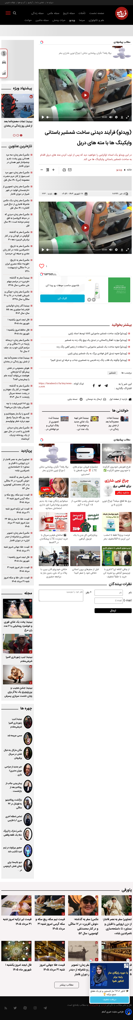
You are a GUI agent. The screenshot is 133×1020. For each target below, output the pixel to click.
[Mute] (94, 300)
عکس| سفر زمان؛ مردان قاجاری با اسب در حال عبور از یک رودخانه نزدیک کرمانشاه (16, 433)
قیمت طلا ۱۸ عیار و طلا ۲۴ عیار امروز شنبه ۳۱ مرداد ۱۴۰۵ (17, 522)
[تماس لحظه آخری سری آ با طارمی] (28, 819)
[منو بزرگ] (8, 14)
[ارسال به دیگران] (69, 170)
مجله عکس (53, 13)
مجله (28, 593)
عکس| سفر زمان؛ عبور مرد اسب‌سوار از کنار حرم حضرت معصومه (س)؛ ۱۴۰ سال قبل (16, 176)
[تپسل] (41, 274)
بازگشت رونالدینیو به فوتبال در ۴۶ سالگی (13, 804)
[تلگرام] (106, 386)
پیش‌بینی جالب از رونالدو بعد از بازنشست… (14, 787)
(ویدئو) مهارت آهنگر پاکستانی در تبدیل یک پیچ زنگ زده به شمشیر (96, 340)
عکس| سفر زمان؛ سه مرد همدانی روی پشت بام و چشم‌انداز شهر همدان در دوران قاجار (17, 160)
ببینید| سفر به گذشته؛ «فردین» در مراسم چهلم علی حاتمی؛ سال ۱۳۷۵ (18, 281)
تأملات (82, 13)
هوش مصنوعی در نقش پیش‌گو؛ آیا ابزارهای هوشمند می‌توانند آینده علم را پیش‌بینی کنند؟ (16, 373)
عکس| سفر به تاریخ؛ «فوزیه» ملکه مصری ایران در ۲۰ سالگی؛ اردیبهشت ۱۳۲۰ (17, 265)
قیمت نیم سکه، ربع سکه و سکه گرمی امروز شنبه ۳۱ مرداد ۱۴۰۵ (17, 498)
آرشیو (30, 2)
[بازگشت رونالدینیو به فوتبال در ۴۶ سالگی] (28, 802)
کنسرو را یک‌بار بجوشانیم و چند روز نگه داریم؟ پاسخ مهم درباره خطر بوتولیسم (16, 417)
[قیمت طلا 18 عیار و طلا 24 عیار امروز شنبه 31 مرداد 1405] (117, 951)
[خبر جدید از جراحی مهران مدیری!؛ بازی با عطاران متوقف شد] (28, 769)
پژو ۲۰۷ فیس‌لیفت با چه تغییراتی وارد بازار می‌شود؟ (16, 405)
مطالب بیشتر (66, 985)
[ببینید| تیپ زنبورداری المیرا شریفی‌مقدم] (17, 644)
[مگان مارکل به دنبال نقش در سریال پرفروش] (28, 753)
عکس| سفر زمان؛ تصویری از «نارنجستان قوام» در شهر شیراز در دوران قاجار (16, 190)
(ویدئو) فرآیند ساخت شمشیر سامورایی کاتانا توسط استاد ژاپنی (97, 334)
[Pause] (89, 300)
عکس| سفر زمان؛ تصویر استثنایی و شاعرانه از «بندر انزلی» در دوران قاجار (17, 536)
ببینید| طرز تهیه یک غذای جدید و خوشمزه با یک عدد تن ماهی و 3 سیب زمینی (81, 427)
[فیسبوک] (94, 386)
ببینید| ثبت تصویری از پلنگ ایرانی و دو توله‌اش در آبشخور (52, 425)
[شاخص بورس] (4, 73)
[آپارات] (25, 1008)
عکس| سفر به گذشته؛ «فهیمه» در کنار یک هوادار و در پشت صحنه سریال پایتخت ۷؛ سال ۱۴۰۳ (16, 391)
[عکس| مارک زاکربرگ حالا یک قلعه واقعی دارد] (28, 834)
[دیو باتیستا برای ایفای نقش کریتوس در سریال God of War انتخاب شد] (28, 865)
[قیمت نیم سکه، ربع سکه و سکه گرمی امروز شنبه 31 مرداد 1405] (50, 905)
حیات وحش (58, 20)
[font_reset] (47, 170)
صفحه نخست (96, 13)
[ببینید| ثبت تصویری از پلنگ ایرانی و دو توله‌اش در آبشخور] (65, 418)
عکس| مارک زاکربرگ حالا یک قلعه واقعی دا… (12, 835)
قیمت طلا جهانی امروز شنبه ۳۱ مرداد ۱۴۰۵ (16, 549)
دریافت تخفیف (109, 1000)
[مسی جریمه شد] (28, 738)
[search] (14, 13)
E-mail (127, 600)
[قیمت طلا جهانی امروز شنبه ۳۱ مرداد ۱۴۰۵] (50, 951)
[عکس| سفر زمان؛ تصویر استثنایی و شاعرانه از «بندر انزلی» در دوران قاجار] (83, 951)
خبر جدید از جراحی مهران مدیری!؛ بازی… (13, 771)
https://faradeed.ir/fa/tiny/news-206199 (55, 385)
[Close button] (128, 960)
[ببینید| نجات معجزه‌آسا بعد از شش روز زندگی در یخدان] (124, 418)
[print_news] (64, 170)
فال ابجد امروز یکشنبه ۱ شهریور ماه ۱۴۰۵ (18, 321)
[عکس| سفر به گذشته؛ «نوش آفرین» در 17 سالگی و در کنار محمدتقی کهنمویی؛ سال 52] (83, 905)
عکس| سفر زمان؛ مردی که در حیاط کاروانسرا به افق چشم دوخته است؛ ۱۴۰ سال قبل (16, 220)
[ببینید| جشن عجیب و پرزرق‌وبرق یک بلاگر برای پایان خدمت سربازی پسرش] (17, 675)
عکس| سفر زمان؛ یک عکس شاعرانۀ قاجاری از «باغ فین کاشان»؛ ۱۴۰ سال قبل (16, 204)
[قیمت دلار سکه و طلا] (4, 54)
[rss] (6, 1009)
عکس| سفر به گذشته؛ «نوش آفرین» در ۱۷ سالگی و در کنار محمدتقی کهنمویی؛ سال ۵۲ (16, 482)
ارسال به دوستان (94, 399)
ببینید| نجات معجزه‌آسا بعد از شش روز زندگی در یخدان (112, 425)
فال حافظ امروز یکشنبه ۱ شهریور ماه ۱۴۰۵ (18, 332)
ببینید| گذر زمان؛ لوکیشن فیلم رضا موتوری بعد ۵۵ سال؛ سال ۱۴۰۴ (17, 309)
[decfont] (42, 170)
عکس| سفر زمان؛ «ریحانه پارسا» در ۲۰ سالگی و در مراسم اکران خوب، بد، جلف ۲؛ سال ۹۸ (16, 345)
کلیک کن (62, 298)
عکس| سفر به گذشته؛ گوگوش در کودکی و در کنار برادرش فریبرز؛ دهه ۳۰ (17, 236)
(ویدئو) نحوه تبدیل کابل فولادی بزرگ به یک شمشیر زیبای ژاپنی (97, 354)
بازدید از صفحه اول (118, 399)
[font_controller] (53, 170)
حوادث (28, 20)
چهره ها (26, 709)
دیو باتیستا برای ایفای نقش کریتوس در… (12, 866)
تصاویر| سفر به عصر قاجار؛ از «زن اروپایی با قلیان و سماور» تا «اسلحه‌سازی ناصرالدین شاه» (16, 465)
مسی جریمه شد (14, 736)
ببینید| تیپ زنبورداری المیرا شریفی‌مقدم (15, 723)
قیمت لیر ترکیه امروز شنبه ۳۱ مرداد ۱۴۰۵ (17, 510)
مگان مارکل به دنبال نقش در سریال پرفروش (13, 754)
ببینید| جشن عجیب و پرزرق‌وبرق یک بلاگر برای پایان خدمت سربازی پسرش (18, 692)
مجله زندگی (37, 13)
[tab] (21, 135)
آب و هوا (21, 2)
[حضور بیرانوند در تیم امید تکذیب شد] (28, 850)
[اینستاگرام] (35, 1008)
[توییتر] (99, 386)
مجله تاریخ (69, 13)
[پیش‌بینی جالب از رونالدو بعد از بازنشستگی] (28, 786)
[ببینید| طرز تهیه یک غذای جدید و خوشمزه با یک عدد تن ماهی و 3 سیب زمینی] (94, 418)
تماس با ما (39, 2)
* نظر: (88, 592)
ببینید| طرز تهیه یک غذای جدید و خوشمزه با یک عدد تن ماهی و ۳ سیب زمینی (18, 126)
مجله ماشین (42, 20)
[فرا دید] (121, 13)
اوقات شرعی (10, 2)
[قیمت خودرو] (4, 63)
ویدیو (72, 20)
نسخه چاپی (72, 399)
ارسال (113, 611)
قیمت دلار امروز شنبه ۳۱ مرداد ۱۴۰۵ (18, 569)
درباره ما (50, 2)
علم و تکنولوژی (96, 20)
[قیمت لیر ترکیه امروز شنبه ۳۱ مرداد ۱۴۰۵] (16, 905)
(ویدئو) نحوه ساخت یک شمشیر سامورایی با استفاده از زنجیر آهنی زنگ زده (92, 347)
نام (130, 592)
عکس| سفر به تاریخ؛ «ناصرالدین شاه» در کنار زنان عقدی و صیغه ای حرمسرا (16, 250)
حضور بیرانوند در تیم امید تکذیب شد (12, 850)
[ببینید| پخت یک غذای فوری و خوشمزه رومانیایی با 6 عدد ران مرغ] (17, 608)
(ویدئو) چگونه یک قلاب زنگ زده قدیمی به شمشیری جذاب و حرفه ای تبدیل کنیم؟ (88, 360)
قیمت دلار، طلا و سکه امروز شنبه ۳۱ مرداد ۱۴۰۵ (16, 579)
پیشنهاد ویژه (22, 88)
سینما (82, 20)
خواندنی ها (120, 411)
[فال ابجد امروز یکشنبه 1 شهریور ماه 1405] (16, 951)
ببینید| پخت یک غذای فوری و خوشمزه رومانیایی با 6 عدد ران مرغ (18, 626)
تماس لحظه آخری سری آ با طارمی (13, 818)
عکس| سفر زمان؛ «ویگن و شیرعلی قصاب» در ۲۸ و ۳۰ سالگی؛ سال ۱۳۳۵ (16, 295)
